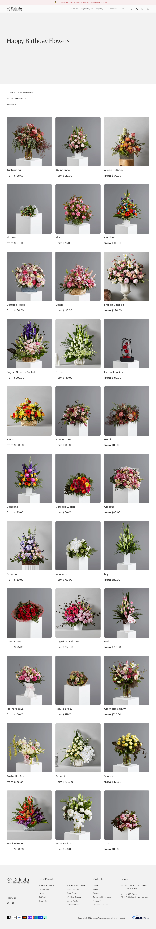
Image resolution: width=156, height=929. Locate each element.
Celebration (44, 889)
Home (9, 92)
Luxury (41, 893)
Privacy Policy (98, 901)
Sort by (10, 98)
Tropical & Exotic (74, 889)
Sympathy (43, 901)
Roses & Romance (46, 885)
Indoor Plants (72, 901)
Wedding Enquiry (74, 897)
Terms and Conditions (102, 897)
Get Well (42, 897)
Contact (96, 893)
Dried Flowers (72, 893)
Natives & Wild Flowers (76, 885)
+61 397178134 (130, 894)
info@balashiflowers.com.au (136, 897)
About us (96, 889)
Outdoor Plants (73, 905)
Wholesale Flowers (101, 905)
